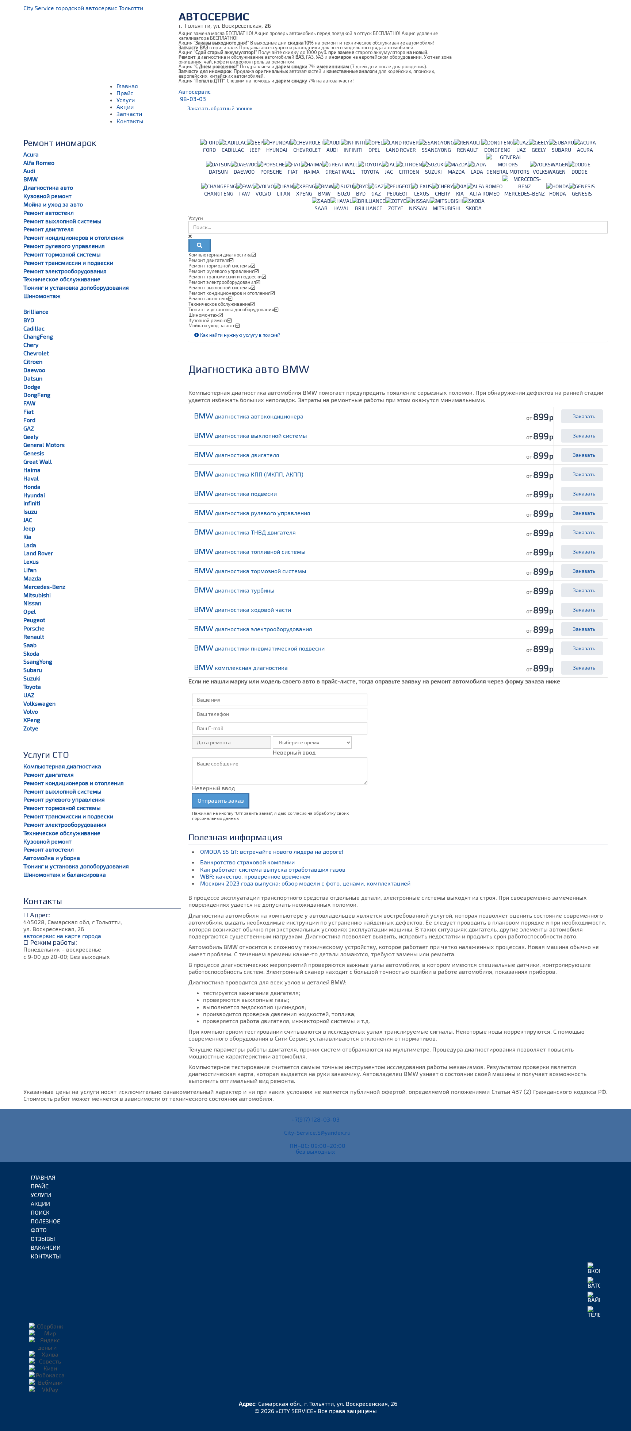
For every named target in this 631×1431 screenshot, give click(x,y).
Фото (39, 1229)
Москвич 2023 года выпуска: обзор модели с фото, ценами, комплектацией (305, 883)
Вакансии (46, 1247)
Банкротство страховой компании (248, 862)
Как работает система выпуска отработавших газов (273, 869)
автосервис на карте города (62, 935)
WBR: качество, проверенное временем (256, 876)
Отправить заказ (221, 800)
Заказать (583, 416)
